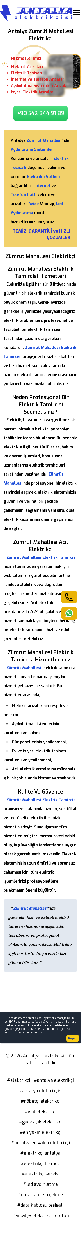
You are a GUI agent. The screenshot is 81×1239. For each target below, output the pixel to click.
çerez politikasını (56, 1025)
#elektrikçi (18, 1080)
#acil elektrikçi (40, 1112)
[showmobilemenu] (76, 12)
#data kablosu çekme (40, 1195)
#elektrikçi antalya (40, 1153)
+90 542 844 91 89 (40, 113)
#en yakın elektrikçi (40, 1132)
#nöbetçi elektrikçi (40, 1101)
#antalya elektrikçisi (40, 1091)
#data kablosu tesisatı (40, 1205)
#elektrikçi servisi (40, 1174)
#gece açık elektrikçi (40, 1122)
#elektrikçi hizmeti (41, 1164)
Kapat (72, 1038)
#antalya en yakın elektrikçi (40, 1143)
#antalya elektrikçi (54, 1080)
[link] (69, 597)
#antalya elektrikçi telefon (40, 1216)
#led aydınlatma (40, 1184)
